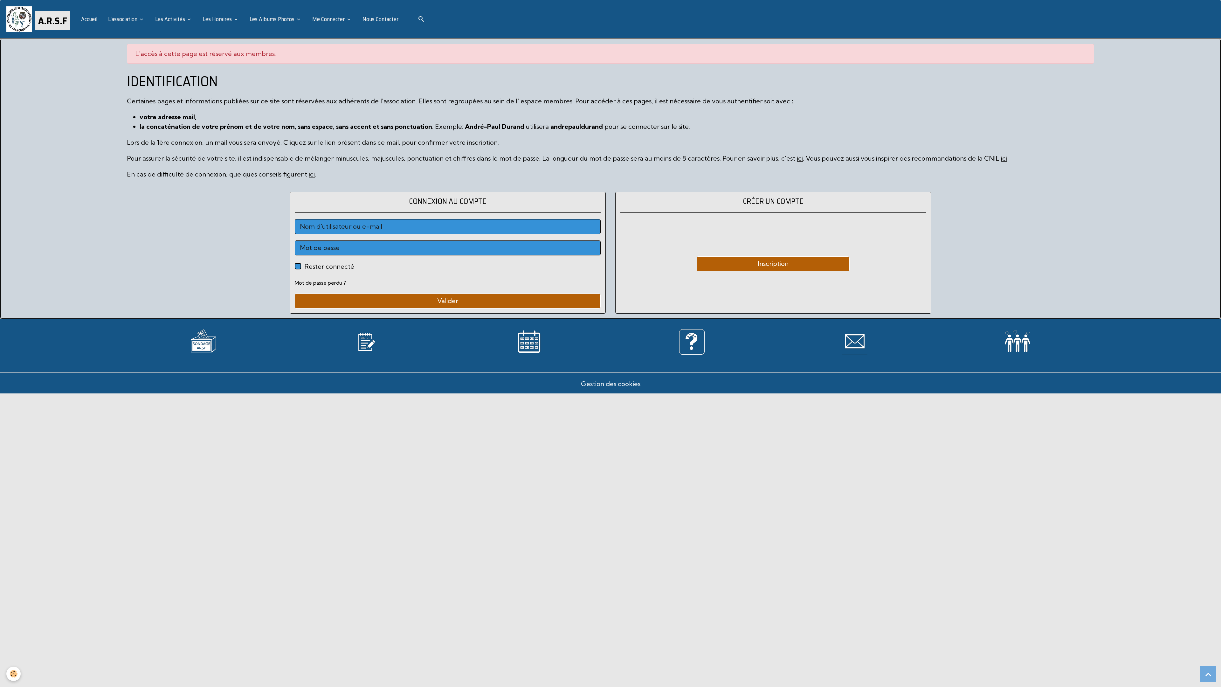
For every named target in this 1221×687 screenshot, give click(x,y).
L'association (123, 19)
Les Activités (170, 19)
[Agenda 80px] (529, 341)
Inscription (773, 263)
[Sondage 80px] (203, 340)
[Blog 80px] (366, 341)
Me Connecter (328, 19)
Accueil (88, 19)
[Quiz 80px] (692, 341)
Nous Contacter (379, 19)
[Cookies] (13, 674)
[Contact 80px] (854, 341)
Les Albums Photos (272, 19)
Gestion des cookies (610, 384)
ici (800, 158)
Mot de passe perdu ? (320, 283)
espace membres (546, 101)
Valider (447, 301)
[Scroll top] (1208, 674)
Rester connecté (329, 266)
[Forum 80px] (1017, 340)
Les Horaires (217, 19)
